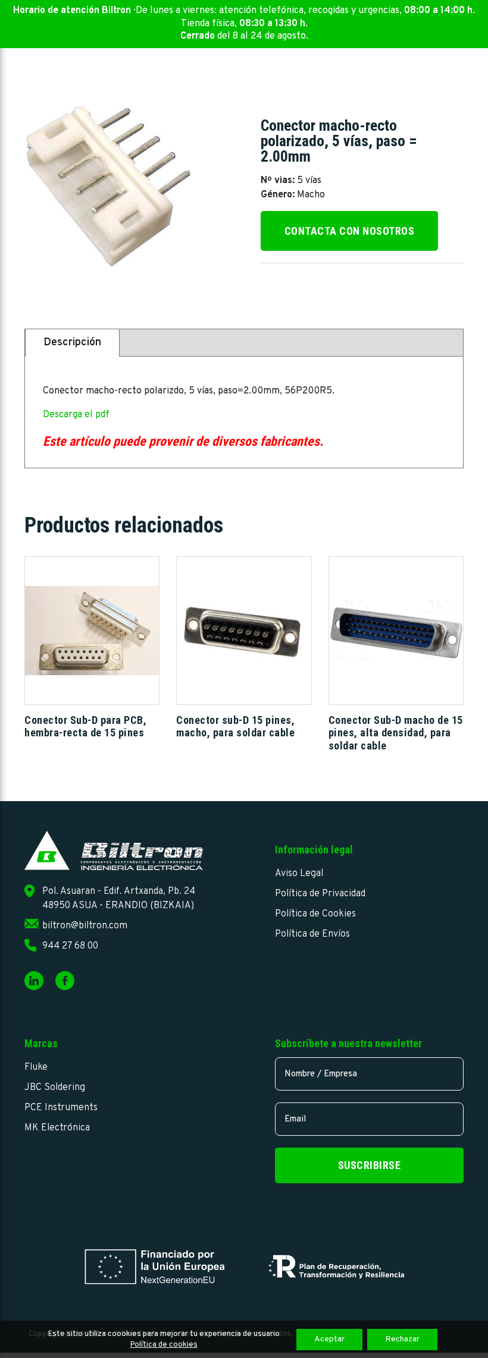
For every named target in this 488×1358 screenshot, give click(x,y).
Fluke (36, 1067)
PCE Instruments (61, 1108)
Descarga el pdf (76, 415)
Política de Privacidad (320, 894)
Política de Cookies (315, 914)
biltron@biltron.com (84, 926)
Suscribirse (369, 1165)
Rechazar (402, 1339)
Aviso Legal (299, 874)
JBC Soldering (54, 1088)
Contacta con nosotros (349, 231)
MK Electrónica (57, 1128)
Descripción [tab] (72, 342)
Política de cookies (164, 1345)
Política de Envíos (312, 934)
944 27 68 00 (70, 946)
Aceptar (329, 1339)
